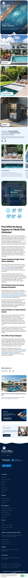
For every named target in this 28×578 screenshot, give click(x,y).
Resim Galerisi (4, 487)
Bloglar (2, 485)
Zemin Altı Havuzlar (5, 500)
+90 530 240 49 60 (5, 541)
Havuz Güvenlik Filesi (13, 567)
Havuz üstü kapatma (16, 565)
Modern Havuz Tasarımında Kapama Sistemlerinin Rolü (13, 394)
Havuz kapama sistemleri (14, 563)
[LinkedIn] (9, 455)
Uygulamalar (4, 481)
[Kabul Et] (22, 576)
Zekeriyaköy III (5, 170)
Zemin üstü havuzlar (18, 265)
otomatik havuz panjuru (15, 294)
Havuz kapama (4, 563)
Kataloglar (3, 483)
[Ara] (21, 5)
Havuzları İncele (8, 28)
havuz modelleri (21, 351)
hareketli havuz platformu (12, 296)
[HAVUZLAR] (14, 50)
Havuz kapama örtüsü (6, 565)
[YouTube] (7, 455)
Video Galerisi (4, 490)
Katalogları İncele (7, 418)
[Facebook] (2, 455)
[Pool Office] (7, 449)
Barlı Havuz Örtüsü (5, 512)
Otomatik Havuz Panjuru (6, 514)
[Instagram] (3, 455)
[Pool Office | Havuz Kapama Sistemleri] (5, 4)
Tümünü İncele (4, 370)
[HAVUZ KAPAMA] (14, 81)
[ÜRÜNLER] (14, 112)
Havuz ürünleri (16, 317)
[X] (5, 455)
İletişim (3, 492)
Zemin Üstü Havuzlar (5, 498)
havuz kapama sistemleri (7, 352)
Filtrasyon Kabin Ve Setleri (7, 527)
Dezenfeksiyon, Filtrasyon (6, 525)
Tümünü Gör (4, 502)
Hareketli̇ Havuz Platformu (6, 510)
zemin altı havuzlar (6, 268)
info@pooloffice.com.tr (6, 543)
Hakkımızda (3, 477)
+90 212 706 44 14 (5, 539)
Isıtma (2, 523)
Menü (16, 5)
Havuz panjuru (4, 567)
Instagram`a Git (6, 435)
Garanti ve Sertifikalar (6, 479)
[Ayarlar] (25, 576)
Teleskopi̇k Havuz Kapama (7, 508)
